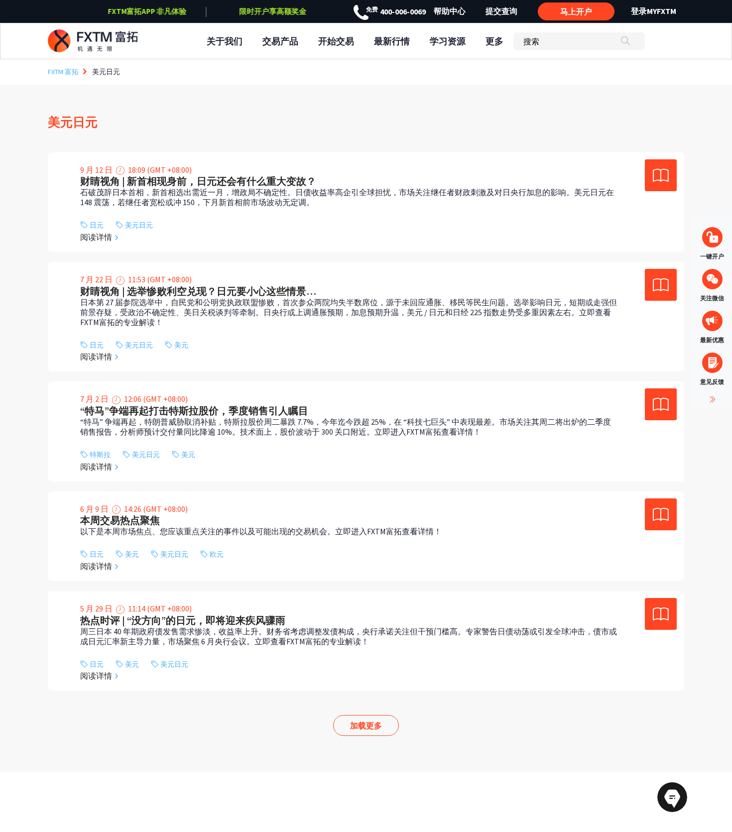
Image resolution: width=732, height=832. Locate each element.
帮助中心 (450, 11)
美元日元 (139, 225)
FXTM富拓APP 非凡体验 (147, 11)
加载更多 (366, 725)
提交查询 (501, 11)
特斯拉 (100, 455)
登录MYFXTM (653, 11)
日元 (97, 225)
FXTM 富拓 (63, 71)
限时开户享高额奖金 (273, 11)
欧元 (217, 554)
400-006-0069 (396, 11)
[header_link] (111, 41)
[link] (366, 202)
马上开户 (576, 11)
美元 (181, 345)
